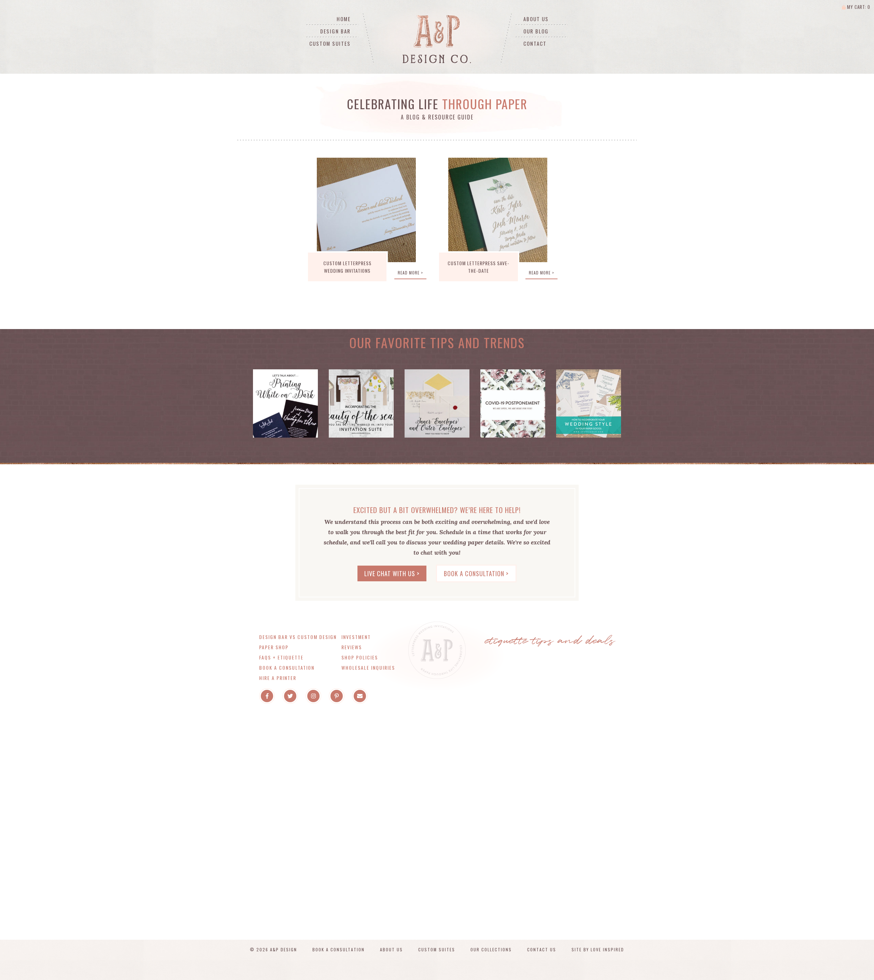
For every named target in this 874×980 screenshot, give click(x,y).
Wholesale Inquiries (368, 667)
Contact (535, 43)
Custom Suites (330, 43)
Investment (356, 636)
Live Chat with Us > (392, 573)
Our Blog (536, 31)
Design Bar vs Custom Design (298, 636)
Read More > (410, 272)
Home (344, 19)
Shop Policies (359, 657)
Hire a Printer (277, 677)
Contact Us (541, 949)
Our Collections (491, 949)
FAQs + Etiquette (281, 657)
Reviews (351, 647)
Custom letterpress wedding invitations (347, 266)
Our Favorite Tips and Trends (437, 342)
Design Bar (335, 31)
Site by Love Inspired (598, 949)
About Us (536, 19)
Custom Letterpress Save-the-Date (478, 266)
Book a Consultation (286, 667)
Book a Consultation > (476, 573)
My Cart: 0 (858, 6)
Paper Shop (273, 647)
